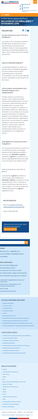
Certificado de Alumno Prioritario (11, 350)
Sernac (4, 394)
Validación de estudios (8, 303)
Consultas (4, 18)
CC (32, 415)
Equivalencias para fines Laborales (11, 348)
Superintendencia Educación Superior (12, 401)
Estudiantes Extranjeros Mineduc (11, 404)
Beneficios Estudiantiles (8, 406)
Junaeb (4, 377)
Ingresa (4, 391)
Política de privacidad (8, 415)
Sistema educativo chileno (9, 315)
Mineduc (5, 369)
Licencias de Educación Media (10, 338)
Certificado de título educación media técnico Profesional (17, 335)
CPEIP (4, 399)
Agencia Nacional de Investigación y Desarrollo (14, 382)
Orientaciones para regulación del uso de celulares (15, 320)
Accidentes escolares (8, 311)
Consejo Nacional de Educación (10, 386)
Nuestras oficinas (35, 2)
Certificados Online (7, 308)
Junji (4, 379)
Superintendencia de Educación (10, 372)
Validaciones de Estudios (9, 343)
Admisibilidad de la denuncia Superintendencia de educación (17, 323)
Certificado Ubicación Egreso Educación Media (14, 353)
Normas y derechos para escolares (18, 18)
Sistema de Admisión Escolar (10, 396)
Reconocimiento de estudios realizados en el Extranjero (16, 345)
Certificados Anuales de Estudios (11, 340)
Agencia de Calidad (7, 384)
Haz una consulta (10, 229)
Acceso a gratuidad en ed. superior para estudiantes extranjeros (18, 325)
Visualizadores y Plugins (23, 415)
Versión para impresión (23, 31)
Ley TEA (5, 313)
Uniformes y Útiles (7, 306)
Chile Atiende (6, 374)
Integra (4, 389)
